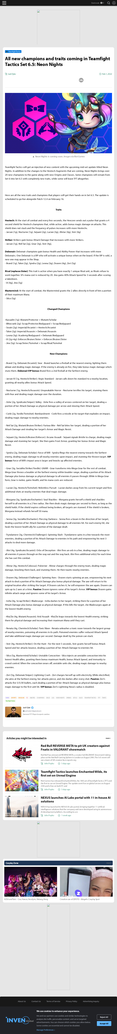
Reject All (104, 1017)
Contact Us (36, 1001)
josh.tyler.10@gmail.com (33, 711)
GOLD (48, 698)
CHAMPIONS (40, 698)
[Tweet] (36, 80)
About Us (22, 1001)
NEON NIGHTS (60, 698)
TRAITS (104, 698)
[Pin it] (70, 80)
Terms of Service (53, 1001)
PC (27, 698)
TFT (99, 698)
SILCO (80, 698)
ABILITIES (32, 698)
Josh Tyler (27, 708)
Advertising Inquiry (91, 1001)
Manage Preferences (45, 1030)
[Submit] (58, 80)
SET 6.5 (75, 698)
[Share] (47, 80)
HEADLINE (21, 698)
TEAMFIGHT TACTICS (90, 698)
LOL (53, 698)
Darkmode (95, 3)
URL (81, 80)
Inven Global (15, 3)
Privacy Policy (71, 1001)
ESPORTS (13, 698)
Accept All (104, 1023)
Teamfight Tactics (10, 701)
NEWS (7, 698)
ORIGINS (68, 698)
